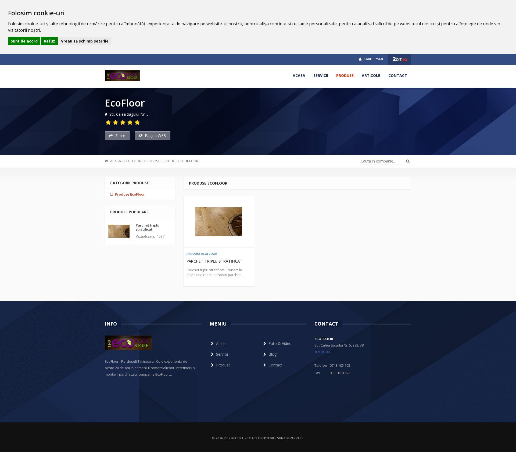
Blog (272, 354)
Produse (345, 75)
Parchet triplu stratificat (214, 261)
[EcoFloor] (122, 75)
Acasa (299, 75)
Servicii (320, 75)
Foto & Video (280, 343)
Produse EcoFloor (180, 160)
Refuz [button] (49, 41)
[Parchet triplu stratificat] (219, 221)
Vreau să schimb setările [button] (85, 41)
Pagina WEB (155, 135)
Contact (397, 75)
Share (119, 135)
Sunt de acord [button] (24, 41)
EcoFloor (132, 160)
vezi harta (322, 352)
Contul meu (373, 58)
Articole (371, 75)
